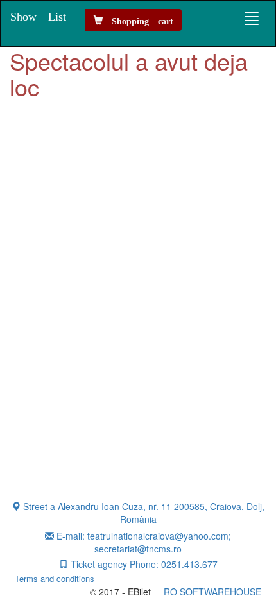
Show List (38, 15)
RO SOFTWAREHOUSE (212, 591)
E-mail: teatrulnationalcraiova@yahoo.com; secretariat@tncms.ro (142, 542)
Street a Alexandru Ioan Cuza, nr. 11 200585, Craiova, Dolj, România (142, 512)
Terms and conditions (60, 579)
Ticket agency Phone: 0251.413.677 (143, 564)
